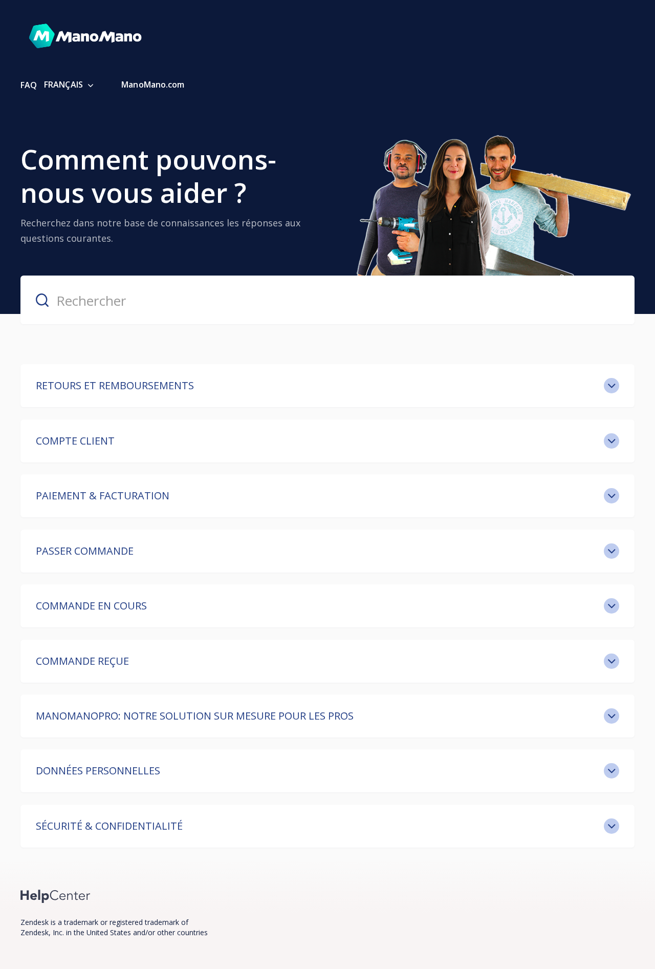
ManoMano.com (152, 84)
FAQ (28, 85)
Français (64, 84)
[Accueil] (55, 895)
